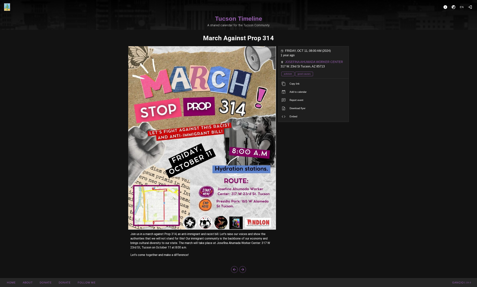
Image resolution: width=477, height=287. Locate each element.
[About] (445, 7)
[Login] (470, 7)
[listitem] (313, 84)
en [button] (462, 7)
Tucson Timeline (238, 18)
